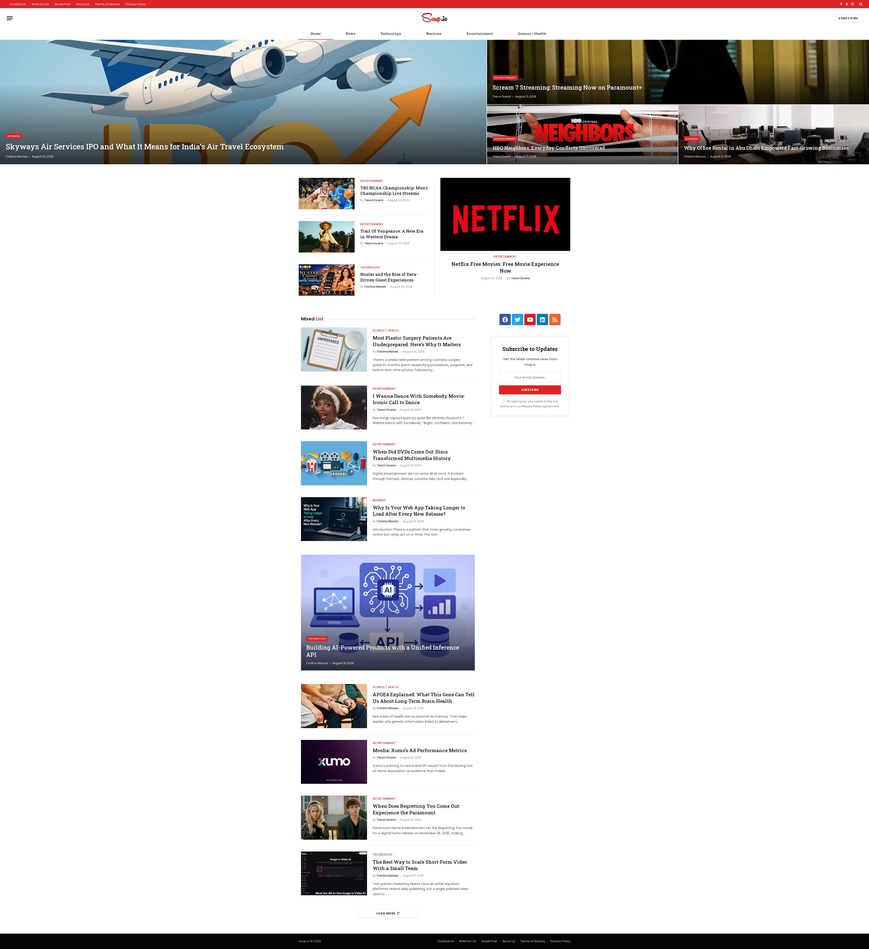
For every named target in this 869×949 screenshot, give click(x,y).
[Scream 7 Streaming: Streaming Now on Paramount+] (678, 72)
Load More (385, 913)
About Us (82, 4)
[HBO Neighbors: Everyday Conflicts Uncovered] (582, 134)
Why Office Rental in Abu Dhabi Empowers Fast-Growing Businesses (766, 148)
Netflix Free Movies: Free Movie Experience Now (505, 267)
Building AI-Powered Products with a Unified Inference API (382, 651)
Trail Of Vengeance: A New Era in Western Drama (391, 233)
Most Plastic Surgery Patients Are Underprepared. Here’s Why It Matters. (417, 341)
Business (434, 33)
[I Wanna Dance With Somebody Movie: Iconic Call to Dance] (334, 408)
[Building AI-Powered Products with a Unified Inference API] (388, 612)
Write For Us (40, 4)
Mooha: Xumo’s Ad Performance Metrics (420, 750)
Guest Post (62, 4)
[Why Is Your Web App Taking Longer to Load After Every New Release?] (334, 519)
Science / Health (532, 33)
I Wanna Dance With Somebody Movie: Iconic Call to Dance (418, 399)
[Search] (860, 4)
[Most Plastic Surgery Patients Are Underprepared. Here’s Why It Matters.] (334, 349)
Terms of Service (107, 4)
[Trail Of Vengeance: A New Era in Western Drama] (327, 237)
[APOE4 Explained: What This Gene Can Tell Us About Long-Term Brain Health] (334, 706)
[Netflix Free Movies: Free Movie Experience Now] (505, 214)
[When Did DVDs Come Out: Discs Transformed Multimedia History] (334, 463)
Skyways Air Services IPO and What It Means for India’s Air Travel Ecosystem (145, 146)
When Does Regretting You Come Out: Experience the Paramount (416, 809)
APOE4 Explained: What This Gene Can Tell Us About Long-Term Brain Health (424, 697)
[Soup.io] (434, 18)
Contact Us (18, 4)
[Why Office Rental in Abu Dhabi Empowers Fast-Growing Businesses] (773, 134)
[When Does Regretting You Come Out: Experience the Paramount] (334, 818)
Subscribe (848, 18)
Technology (390, 33)
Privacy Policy (136, 4)
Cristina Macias (17, 156)
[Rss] (555, 319)
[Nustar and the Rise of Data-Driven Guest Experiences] (327, 280)
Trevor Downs (502, 96)
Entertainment (479, 33)
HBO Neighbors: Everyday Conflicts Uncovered (549, 148)
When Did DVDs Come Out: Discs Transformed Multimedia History (412, 454)
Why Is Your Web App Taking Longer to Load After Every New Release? (419, 510)
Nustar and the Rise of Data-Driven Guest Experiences (389, 277)
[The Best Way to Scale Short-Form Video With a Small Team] (334, 873)
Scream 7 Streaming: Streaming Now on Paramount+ (567, 87)
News (351, 33)
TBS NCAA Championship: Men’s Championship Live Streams (394, 190)
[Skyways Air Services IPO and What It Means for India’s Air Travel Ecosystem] (243, 102)
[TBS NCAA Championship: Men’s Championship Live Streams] (327, 193)
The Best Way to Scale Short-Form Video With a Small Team (420, 865)
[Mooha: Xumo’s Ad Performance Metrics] (334, 762)
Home (315, 33)
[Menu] (10, 18)
